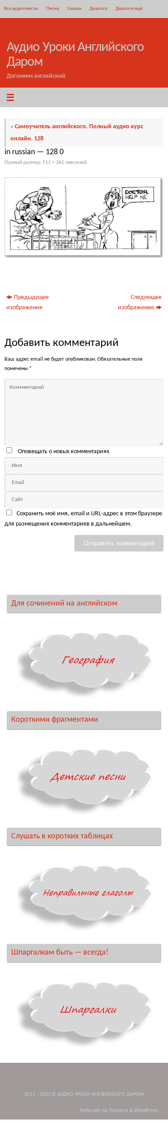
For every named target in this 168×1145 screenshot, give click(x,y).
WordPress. (146, 1110)
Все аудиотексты (21, 8)
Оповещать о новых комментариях (63, 452)
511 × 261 (53, 162)
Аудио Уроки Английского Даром (75, 55)
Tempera (118, 1110)
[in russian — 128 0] (84, 217)
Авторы (11, 26)
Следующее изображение (140, 303)
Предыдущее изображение (27, 303)
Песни (52, 8)
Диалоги (99, 8)
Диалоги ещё (129, 8)
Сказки (74, 8)
